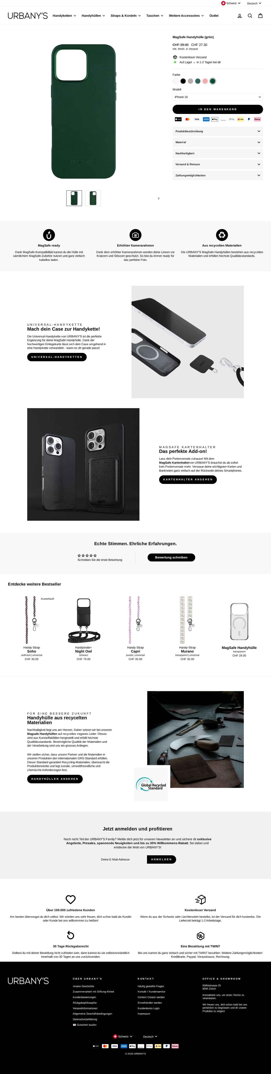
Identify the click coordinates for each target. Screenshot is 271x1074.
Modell (177, 89)
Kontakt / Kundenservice (151, 991)
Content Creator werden (151, 997)
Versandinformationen (85, 1008)
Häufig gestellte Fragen (151, 986)
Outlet (213, 15)
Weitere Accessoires (185, 15)
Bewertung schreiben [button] (171, 557)
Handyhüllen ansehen (55, 778)
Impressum (144, 1013)
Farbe (176, 74)
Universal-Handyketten (57, 356)
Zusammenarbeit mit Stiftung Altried (93, 991)
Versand (193, 48)
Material (181, 142)
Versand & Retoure (188, 164)
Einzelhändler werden (150, 1002)
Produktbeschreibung (189, 131)
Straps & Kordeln (124, 15)
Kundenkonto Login (149, 1008)
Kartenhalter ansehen (188, 479)
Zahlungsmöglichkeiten (191, 175)
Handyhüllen (92, 15)
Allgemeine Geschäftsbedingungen (92, 1013)
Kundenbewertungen (84, 997)
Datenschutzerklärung (85, 1019)
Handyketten (63, 15)
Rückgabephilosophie (85, 1002)
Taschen (153, 15)
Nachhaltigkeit (185, 153)
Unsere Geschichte (83, 986)
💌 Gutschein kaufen (84, 1024)
